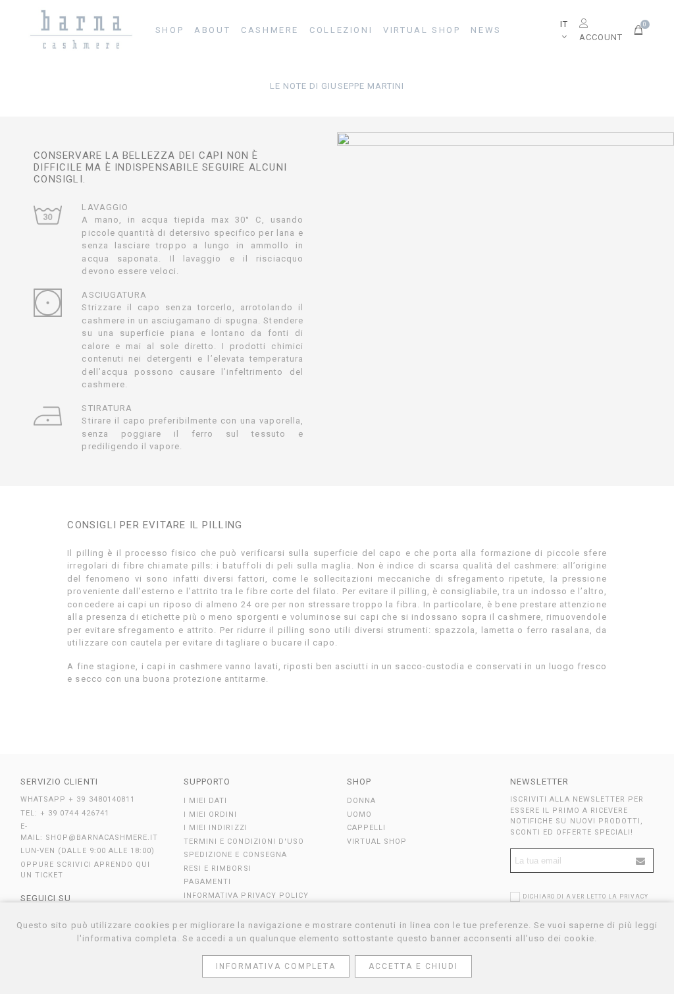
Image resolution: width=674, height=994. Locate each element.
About (212, 30)
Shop (169, 30)
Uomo (359, 814)
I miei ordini (211, 814)
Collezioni (341, 30)
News (486, 30)
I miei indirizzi (215, 827)
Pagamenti (207, 881)
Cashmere (270, 30)
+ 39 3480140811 (101, 799)
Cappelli (366, 827)
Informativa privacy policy (246, 895)
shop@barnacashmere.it (101, 837)
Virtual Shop (421, 30)
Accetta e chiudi (413, 966)
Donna (361, 800)
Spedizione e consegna (235, 854)
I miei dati (205, 800)
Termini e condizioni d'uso (244, 841)
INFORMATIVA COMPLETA (276, 966)
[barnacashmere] (82, 30)
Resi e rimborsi (217, 868)
